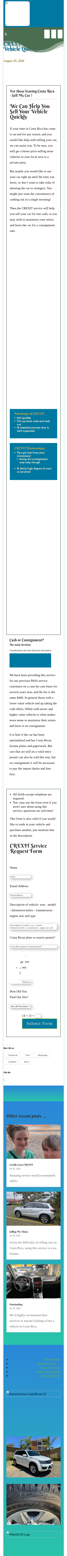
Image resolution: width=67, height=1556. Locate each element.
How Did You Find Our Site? (19, 994)
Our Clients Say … (49, 1363)
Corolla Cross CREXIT (21, 1164)
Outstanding (16, 1304)
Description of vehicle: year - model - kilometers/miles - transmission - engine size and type (33, 910)
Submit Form (39, 1023)
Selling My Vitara (19, 1231)
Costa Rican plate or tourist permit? (32, 937)
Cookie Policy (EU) (48, 1371)
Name (13, 867)
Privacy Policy (51, 1375)
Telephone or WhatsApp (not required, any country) (19, 964)
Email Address (19, 886)
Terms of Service (50, 1367)
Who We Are (52, 1359)
